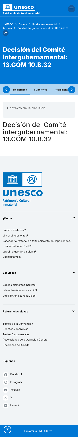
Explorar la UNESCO (36, 431)
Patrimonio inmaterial (44, 24)
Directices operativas (15, 328)
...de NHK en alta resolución (19, 295)
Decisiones (20, 89)
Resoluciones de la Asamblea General (25, 339)
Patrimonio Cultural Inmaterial (21, 13)
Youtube (15, 389)
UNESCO (8, 24)
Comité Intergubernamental (33, 28)
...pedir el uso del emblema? (19, 251)
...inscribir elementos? (15, 235)
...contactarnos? (12, 256)
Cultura (23, 24)
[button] (6, 35)
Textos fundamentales (16, 334)
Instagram (16, 382)
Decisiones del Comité (16, 344)
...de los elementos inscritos (19, 284)
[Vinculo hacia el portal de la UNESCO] (26, 7)
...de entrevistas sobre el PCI (20, 290)
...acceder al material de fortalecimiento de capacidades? (37, 240)
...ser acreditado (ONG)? (17, 246)
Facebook (16, 374)
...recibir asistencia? (14, 230)
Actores (7, 28)
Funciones (40, 89)
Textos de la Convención (18, 323)
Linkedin (15, 405)
